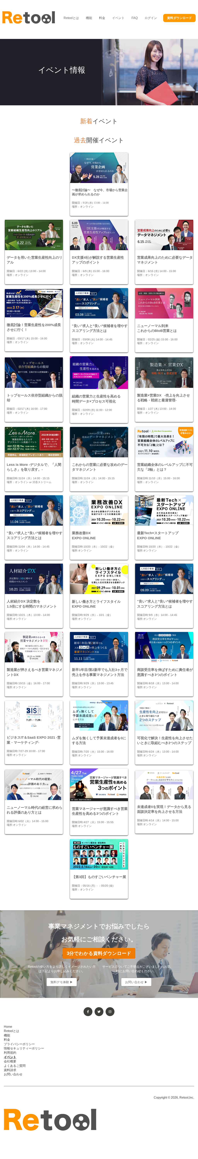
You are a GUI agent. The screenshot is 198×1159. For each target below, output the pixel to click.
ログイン (151, 18)
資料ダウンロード (179, 18)
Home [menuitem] (8, 1026)
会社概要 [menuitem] (10, 1061)
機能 (89, 18)
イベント (118, 18)
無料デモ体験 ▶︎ (61, 982)
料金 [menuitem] (7, 1039)
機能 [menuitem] (7, 1035)
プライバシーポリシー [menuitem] (19, 1044)
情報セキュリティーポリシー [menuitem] (24, 1048)
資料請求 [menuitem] (10, 1070)
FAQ (134, 18)
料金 (102, 18)
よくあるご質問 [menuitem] (15, 1065)
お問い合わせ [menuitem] (13, 1074)
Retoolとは (71, 18)
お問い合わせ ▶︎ (136, 982)
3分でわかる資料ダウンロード (99, 953)
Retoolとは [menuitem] (11, 1031)
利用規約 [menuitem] (10, 1052)
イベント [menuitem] (10, 1057)
